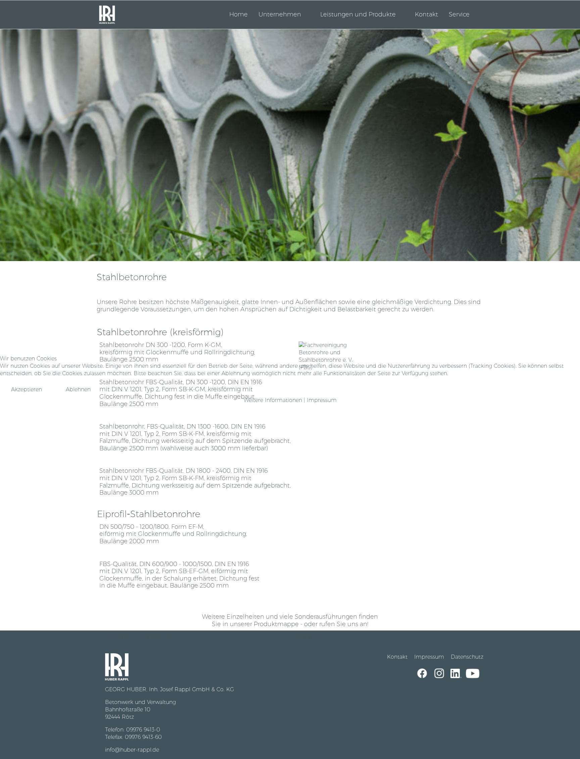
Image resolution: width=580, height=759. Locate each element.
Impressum (322, 400)
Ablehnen (78, 389)
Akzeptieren (26, 389)
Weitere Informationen (273, 400)
